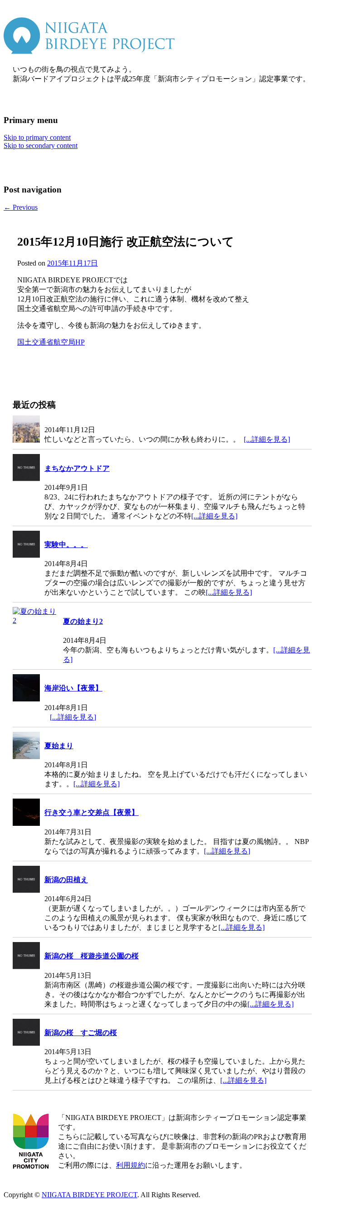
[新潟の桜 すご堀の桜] (26, 1033)
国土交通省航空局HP (51, 342)
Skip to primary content (37, 137)
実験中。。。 (66, 544)
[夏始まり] (26, 746)
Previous (21, 207)
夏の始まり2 (83, 621)
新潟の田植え (66, 879)
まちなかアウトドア (77, 468)
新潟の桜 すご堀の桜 (80, 1032)
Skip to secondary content (40, 145)
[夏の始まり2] (35, 616)
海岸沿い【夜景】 (73, 688)
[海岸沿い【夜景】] (26, 688)
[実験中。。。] (26, 545)
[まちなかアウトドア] (26, 468)
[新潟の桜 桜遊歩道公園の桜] (26, 956)
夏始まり (58, 746)
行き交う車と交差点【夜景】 (91, 812)
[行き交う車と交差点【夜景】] (26, 813)
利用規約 (130, 1165)
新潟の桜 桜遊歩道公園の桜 (91, 956)
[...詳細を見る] (267, 439)
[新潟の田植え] (26, 880)
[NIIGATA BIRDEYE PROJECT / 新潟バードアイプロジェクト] (89, 51)
